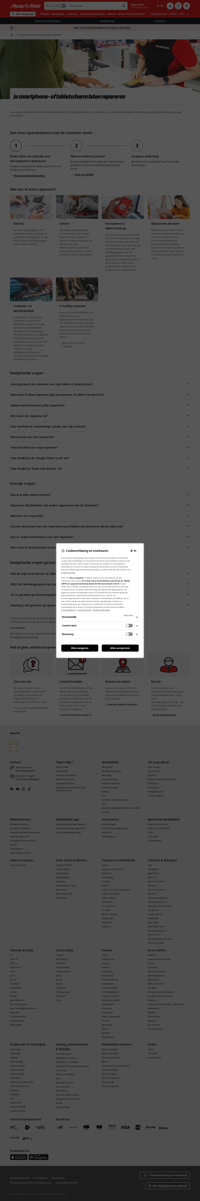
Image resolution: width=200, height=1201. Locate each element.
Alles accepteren (120, 648)
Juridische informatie (101, 610)
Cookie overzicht (84, 610)
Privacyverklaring (68, 610)
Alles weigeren (79, 648)
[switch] (129, 625)
